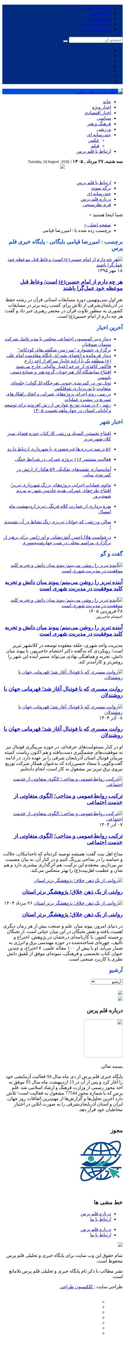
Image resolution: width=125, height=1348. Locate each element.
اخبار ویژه (101, 107)
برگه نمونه (101, 12)
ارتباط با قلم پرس (93, 7)
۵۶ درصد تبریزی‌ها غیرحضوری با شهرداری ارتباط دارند (59, 449)
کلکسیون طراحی (77, 1286)
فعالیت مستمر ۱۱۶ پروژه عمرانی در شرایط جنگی (63, 459)
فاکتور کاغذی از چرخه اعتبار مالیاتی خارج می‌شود (63, 366)
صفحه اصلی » (97, 224)
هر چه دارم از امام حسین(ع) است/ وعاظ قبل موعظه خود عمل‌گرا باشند (71, 285)
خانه (107, 101)
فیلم (95, 145)
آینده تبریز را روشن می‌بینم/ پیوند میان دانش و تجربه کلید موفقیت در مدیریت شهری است (64, 585)
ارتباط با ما (100, 1219)
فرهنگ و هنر (99, 123)
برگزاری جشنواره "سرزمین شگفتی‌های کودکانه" (64, 349)
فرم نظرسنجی (97, 29)
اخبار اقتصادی (97, 112)
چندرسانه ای (99, 18)
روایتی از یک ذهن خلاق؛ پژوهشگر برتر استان (72, 892)
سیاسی (104, 118)
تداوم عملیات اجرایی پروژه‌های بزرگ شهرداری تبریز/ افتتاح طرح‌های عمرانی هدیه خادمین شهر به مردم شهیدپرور (61, 490)
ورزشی (104, 129)
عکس (93, 140)
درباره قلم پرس (96, 23)
